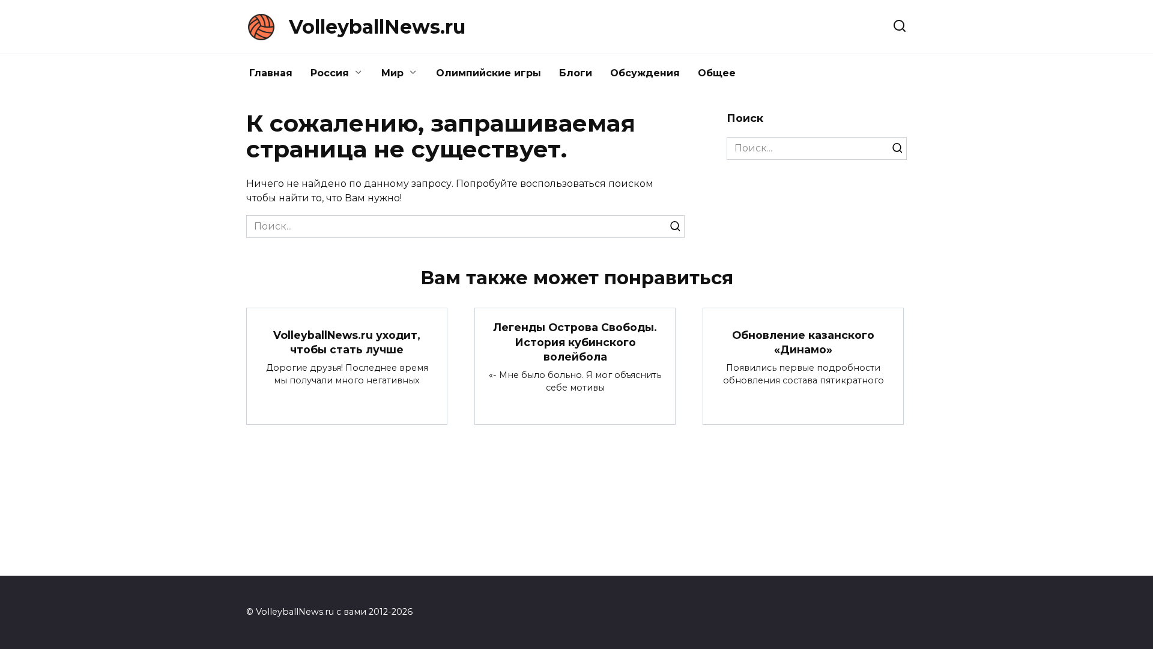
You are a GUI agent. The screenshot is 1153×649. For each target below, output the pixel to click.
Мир (392, 73)
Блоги (575, 73)
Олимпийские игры (488, 73)
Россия (329, 73)
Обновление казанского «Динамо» (803, 342)
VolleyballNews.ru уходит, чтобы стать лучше (346, 342)
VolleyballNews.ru (377, 26)
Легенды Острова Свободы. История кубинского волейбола (575, 342)
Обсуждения (645, 73)
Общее (717, 73)
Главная (270, 73)
